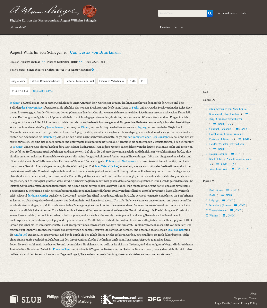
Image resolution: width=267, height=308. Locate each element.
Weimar (213, 215)
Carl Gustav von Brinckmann (95, 52)
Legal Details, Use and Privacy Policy (236, 303)
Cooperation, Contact (245, 298)
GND (43, 61)
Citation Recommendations (45, 81)
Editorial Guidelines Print (79, 81)
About (253, 293)
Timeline (165, 27)
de (175, 27)
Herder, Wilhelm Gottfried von (226, 144)
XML (133, 81)
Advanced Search (227, 13)
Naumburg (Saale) (219, 205)
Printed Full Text (20, 90)
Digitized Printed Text (43, 90)
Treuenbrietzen (217, 210)
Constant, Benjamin (220, 129)
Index (244, 13)
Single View (18, 81)
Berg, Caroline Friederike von (226, 119)
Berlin (212, 195)
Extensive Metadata (110, 81)
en (182, 27)
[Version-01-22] (19, 27)
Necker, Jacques (218, 154)
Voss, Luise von (218, 169)
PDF (143, 81)
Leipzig (213, 200)
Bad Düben (215, 190)
